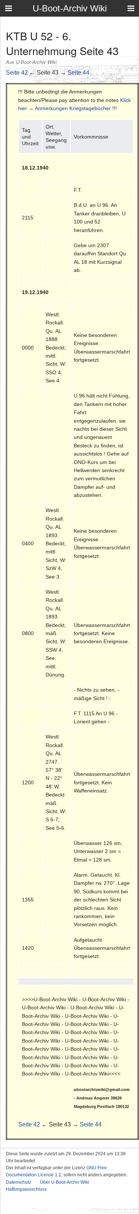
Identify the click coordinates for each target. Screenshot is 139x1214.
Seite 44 (78, 72)
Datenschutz (18, 1182)
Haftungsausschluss (26, 1189)
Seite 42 (17, 72)
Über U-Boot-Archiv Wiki (64, 1182)
